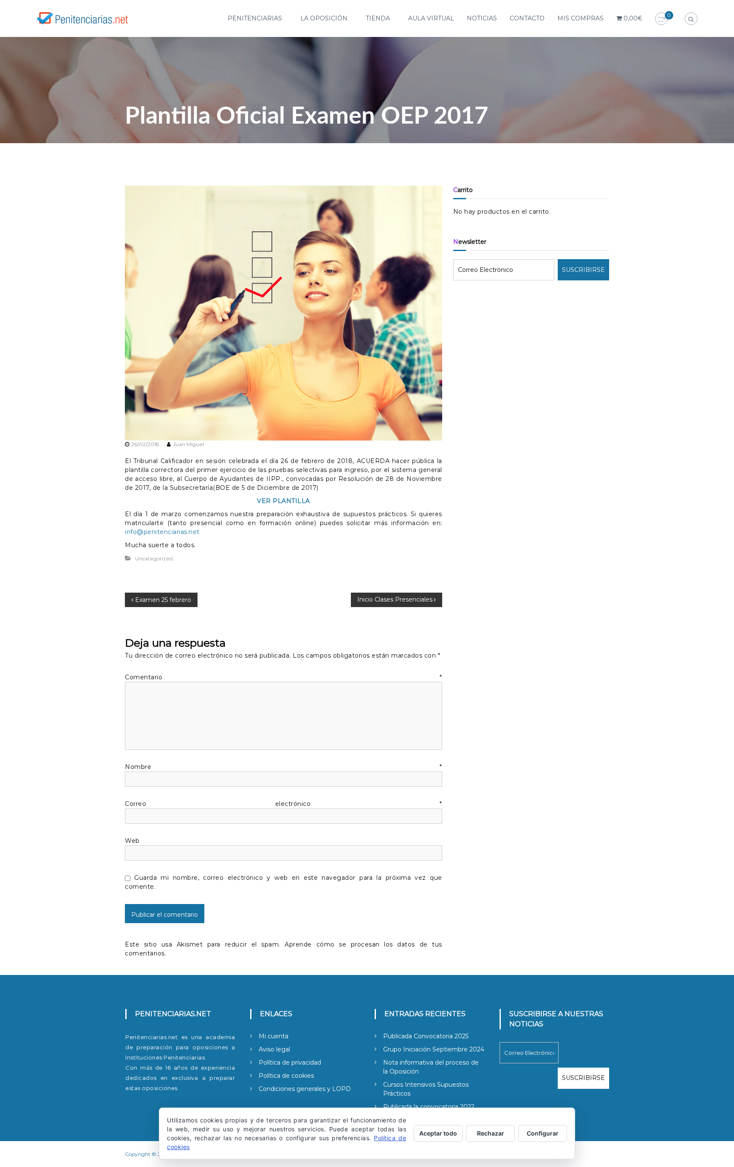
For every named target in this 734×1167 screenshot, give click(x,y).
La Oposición (323, 18)
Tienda (378, 18)
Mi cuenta (273, 1036)
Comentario (283, 677)
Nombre (283, 767)
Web (132, 841)
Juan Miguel (188, 444)
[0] (661, 19)
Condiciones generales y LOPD (305, 1089)
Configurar (543, 1133)
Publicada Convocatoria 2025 (426, 1036)
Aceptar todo (438, 1133)
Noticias (482, 18)
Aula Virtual (431, 18)
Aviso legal (274, 1049)
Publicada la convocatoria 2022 (428, 1106)
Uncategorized (154, 558)
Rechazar (490, 1133)
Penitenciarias (255, 18)
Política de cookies (286, 1075)
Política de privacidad (290, 1062)
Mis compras (580, 18)
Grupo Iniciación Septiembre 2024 (433, 1049)
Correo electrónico (283, 804)
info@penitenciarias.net (162, 532)
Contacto (527, 18)
